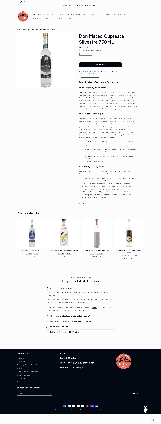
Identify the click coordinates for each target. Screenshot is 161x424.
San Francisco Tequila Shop (70, 409)
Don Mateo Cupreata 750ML (32, 251)
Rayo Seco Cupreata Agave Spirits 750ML (129, 251)
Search (19, 368)
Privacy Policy (22, 358)
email (94, 308)
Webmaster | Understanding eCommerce (93, 409)
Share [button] (83, 203)
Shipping (82, 50)
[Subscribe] (50, 393)
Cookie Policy (22, 361)
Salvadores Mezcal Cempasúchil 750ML (97, 251)
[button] (69, 18)
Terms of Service (23, 375)
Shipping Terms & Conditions (28, 371)
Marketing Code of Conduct (27, 365)
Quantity (82, 54)
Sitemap (20, 382)
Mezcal (24, 29)
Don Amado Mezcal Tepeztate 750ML (64, 251)
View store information (90, 76)
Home (18, 29)
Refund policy (22, 378)
